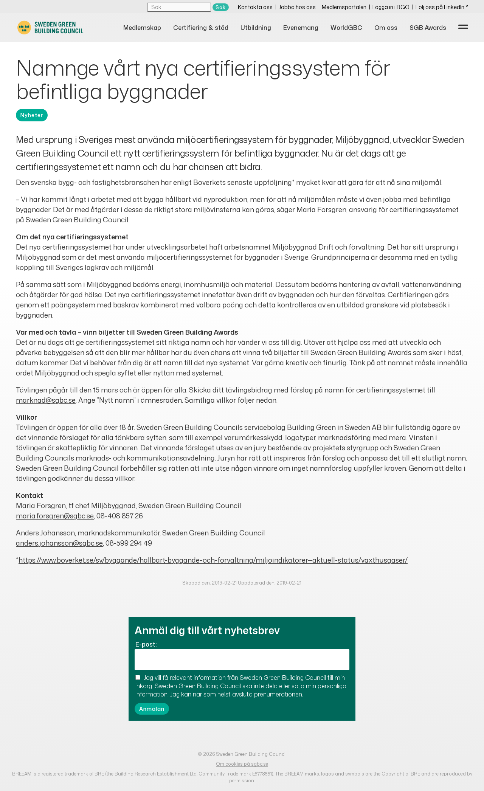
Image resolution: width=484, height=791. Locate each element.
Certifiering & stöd (200, 27)
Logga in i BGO (391, 7)
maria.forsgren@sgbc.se (55, 516)
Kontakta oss (255, 7)
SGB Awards (428, 27)
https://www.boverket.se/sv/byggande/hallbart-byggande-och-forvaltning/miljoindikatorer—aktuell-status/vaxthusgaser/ (213, 560)
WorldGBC (346, 27)
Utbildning (255, 27)
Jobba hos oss (297, 7)
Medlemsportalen (344, 7)
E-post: (146, 644)
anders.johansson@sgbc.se (59, 543)
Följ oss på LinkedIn (440, 7)
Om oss (385, 27)
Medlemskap (142, 27)
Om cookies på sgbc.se (242, 764)
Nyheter (31, 115)
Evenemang (300, 27)
